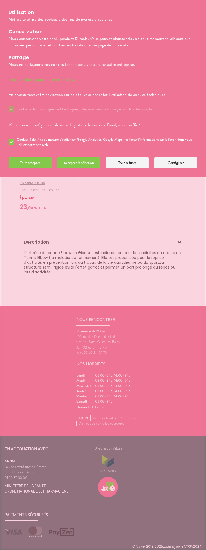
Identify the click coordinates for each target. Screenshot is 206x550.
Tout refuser (127, 162)
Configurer (176, 162)
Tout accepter (30, 162)
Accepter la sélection (79, 162)
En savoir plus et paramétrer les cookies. (42, 79)
